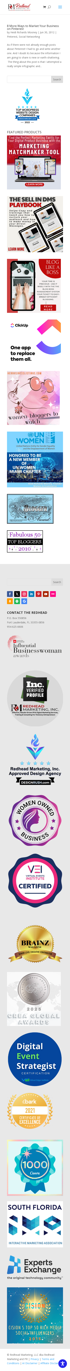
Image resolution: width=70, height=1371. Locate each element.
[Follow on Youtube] (46, 594)
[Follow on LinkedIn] (31, 594)
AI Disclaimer (30, 1363)
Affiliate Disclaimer (51, 1363)
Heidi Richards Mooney (23, 32)
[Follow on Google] (24, 601)
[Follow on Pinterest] (38, 594)
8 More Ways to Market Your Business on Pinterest (33, 27)
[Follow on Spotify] (17, 601)
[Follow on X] (17, 594)
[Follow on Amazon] (10, 601)
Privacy (35, 1359)
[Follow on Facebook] (10, 594)
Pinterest (12, 36)
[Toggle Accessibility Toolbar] (62, 1363)
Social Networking (29, 36)
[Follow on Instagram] (24, 594)
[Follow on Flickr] (53, 594)
